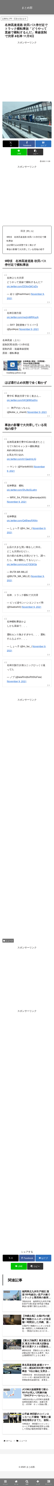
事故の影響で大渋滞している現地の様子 (25, 249)
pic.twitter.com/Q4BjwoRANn (22, 520)
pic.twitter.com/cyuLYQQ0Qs (22, 564)
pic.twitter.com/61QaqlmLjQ (21, 459)
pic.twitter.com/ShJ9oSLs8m (22, 489)
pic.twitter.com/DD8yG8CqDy (22, 286)
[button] (35, 152)
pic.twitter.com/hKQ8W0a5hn (22, 400)
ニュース (9, 940)
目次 (23, 230)
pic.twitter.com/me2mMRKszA (23, 317)
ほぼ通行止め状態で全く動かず (21, 244)
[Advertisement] (27, 71)
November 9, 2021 (29, 329)
